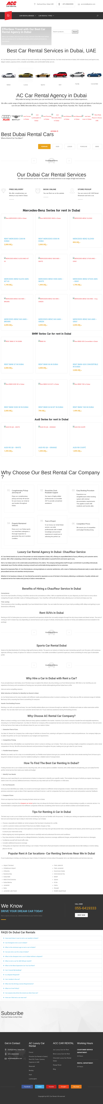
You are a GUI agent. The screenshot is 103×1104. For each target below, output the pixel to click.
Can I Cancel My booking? (13, 970)
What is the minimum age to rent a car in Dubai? (20, 947)
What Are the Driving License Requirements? (19, 984)
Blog (54, 1069)
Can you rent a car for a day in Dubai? (17, 952)
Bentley (31, 1070)
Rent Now (81, 915)
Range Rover (57, 1065)
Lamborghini (33, 1079)
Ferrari (31, 1052)
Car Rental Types (46, 16)
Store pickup (84, 189)
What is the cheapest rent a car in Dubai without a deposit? (24, 956)
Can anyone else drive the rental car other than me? (21, 993)
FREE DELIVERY (16, 189)
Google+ (63, 1086)
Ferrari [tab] (44, 146)
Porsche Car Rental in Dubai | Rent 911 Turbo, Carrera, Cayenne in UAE (38, 1059)
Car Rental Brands (27, 16)
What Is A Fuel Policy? (12, 988)
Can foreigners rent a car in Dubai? (16, 943)
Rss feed (76, 1086)
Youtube (51, 1086)
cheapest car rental (26, 803)
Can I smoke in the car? (12, 979)
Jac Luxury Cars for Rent (61, 1049)
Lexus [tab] (69, 146)
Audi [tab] (57, 146)
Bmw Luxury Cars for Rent (61, 1054)
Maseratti (32, 1066)
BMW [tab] (97, 146)
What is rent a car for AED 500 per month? (18, 961)
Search (75, 31)
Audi (30, 1074)
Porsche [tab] (83, 146)
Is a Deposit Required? (12, 975)
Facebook (27, 1086)
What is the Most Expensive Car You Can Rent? (20, 965)
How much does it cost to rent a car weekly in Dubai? (21, 938)
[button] (3, 118)
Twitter (39, 1086)
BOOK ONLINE (49, 189)
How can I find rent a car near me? (16, 997)
